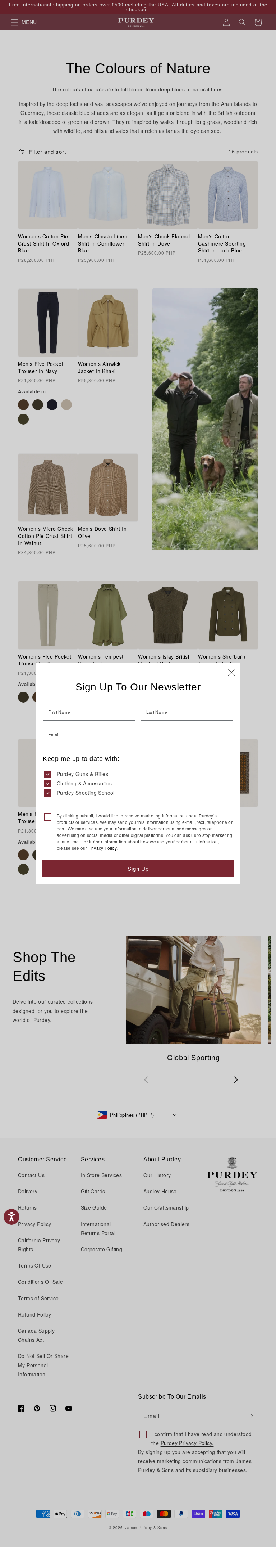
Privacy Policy (102, 848)
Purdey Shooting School (86, 792)
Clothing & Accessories (84, 783)
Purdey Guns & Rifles (82, 773)
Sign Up (138, 868)
